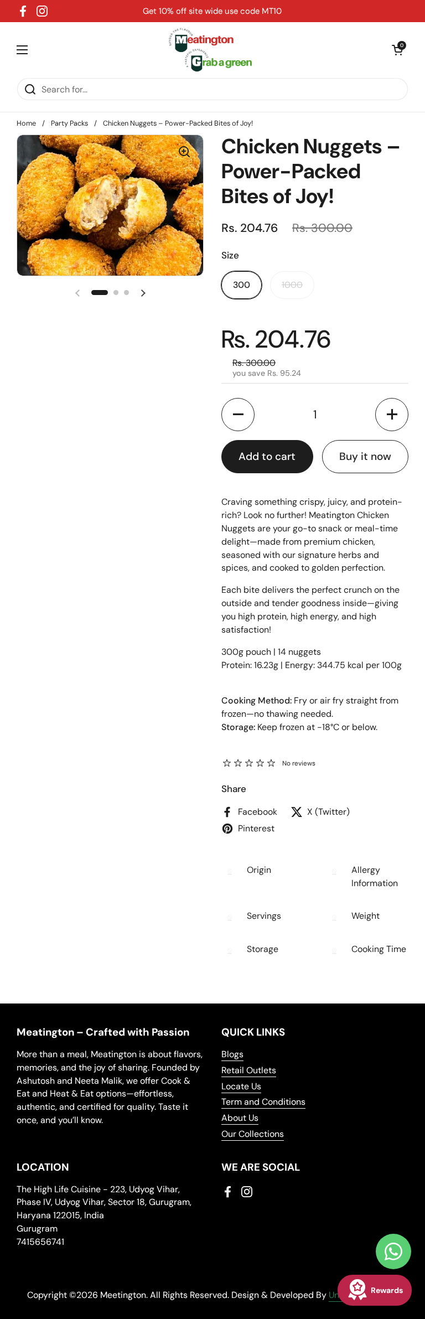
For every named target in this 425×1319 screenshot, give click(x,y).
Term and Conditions (263, 1102)
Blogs (232, 1054)
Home (26, 123)
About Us (239, 1118)
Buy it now (365, 456)
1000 (292, 285)
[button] (397, 50)
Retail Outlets (248, 1070)
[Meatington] (210, 49)
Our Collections (252, 1134)
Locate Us (241, 1086)
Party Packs (69, 123)
